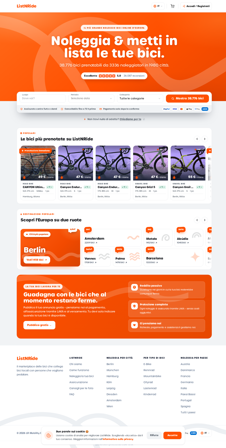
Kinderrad (150, 394)
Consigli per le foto (81, 388)
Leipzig (111, 388)
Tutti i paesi (188, 412)
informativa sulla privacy (118, 439)
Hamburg (112, 376)
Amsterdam (114, 400)
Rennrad (149, 370)
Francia (185, 376)
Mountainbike (152, 376)
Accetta (172, 435)
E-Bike (147, 364)
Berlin (110, 364)
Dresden (112, 394)
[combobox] (140, 99)
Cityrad (148, 382)
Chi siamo (75, 364)
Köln (109, 382)
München (113, 370)
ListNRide (27, 358)
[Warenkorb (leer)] (172, 6)
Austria (185, 364)
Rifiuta (154, 435)
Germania (187, 382)
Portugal (186, 400)
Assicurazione (78, 382)
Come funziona (79, 370)
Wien (110, 406)
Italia (184, 388)
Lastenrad (150, 388)
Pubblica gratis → (39, 325)
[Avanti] (205, 139)
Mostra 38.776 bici (190, 98)
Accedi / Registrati (198, 6)
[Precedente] (197, 139)
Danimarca (188, 370)
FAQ (71, 394)
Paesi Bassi (188, 394)
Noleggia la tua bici (81, 376)
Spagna (185, 406)
